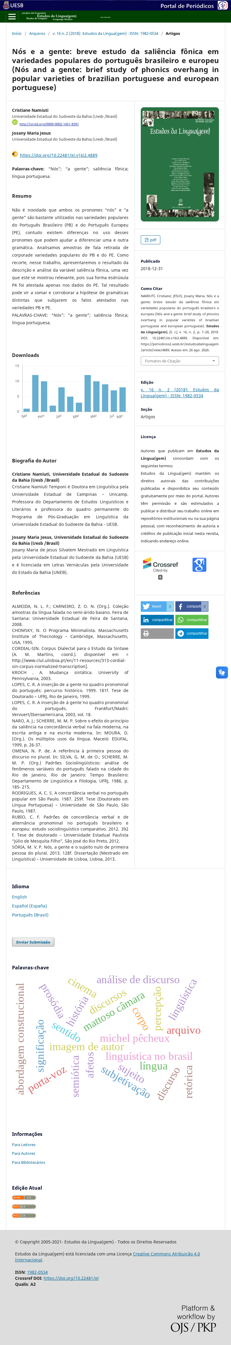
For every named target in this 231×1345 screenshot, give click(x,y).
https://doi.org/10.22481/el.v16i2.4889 (58, 155)
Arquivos (37, 33)
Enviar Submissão (33, 942)
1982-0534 (37, 1272)
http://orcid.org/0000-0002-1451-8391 (49, 124)
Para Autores (23, 1153)
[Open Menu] (12, 17)
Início (17, 33)
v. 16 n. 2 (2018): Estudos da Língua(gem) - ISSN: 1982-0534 (105, 33)
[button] (157, 606)
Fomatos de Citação (162, 361)
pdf (152, 239)
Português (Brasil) (30, 915)
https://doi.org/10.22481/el (71, 1278)
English (19, 897)
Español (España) (29, 906)
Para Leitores (23, 1144)
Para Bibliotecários (28, 1162)
